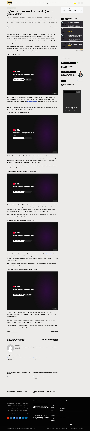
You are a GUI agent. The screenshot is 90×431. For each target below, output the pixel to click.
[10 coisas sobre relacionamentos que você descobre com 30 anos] (45, 363)
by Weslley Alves (80, 428)
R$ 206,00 (70, 31)
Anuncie (61, 410)
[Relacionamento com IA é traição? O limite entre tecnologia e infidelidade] (19, 363)
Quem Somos (62, 406)
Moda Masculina (53, 3)
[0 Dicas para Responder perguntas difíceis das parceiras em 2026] (45, 382)
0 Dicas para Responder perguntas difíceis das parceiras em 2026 (44, 392)
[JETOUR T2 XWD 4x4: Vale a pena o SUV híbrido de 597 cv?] (80, 83)
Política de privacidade (64, 417)
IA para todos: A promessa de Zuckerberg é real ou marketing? (68, 66)
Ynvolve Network (74, 428)
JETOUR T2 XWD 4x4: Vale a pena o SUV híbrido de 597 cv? (68, 84)
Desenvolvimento (23, 3)
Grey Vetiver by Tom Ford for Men (74, 22)
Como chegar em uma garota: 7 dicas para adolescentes (17, 391)
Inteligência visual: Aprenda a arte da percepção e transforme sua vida (75, 36)
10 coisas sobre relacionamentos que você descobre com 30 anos (45, 372)
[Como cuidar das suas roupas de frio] (72, 101)
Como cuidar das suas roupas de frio (71, 108)
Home (16, 3)
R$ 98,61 (69, 38)
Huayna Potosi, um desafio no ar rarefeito (50, 340)
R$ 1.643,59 (70, 23)
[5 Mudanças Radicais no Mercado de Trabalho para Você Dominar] (80, 74)
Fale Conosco (62, 408)
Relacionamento (31, 3)
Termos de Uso (63, 414)
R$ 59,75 (69, 45)
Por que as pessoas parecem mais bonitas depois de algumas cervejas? (16, 340)
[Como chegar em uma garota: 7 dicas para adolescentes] (19, 382)
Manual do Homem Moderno (70, 92)
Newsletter (62, 412)
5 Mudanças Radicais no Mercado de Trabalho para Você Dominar (68, 76)
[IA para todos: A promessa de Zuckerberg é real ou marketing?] (80, 65)
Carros (63, 80)
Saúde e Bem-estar (71, 3)
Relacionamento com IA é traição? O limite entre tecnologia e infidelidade (18, 373)
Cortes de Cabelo (61, 3)
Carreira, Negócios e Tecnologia (42, 3)
